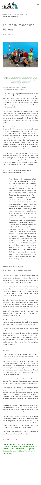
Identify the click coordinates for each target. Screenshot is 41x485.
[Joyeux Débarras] (38, 16)
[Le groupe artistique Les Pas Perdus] (10, 5)
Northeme (19, 477)
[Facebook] (20, 482)
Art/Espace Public (17, 14)
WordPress (31, 477)
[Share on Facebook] (21, 467)
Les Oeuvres (5, 14)
